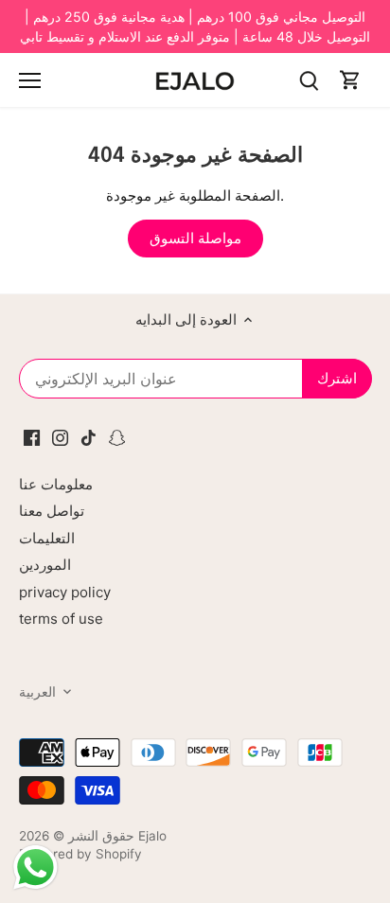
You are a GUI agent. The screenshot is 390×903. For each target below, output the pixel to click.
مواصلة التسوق (195, 238)
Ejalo (152, 835)
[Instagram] (60, 436)
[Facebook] (32, 436)
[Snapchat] (117, 436)
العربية (37, 691)
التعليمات (47, 538)
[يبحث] (308, 80)
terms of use (61, 619)
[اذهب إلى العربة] (350, 80)
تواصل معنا (51, 511)
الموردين (45, 565)
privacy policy (65, 592)
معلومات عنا (56, 484)
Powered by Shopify (80, 853)
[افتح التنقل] (30, 80)
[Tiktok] (88, 436)
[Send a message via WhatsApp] (35, 867)
